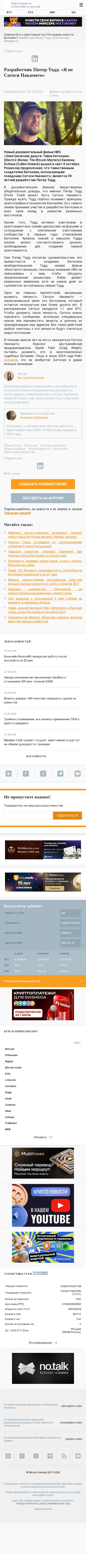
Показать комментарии (43, 484)
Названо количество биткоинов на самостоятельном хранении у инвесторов (45, 591)
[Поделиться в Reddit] (53, 58)
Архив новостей (43, 1509)
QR (67, 1503)
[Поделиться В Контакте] (44, 58)
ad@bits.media (73, 1439)
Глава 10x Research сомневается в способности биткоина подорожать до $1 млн (45, 572)
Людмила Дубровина (34, 417)
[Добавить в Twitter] (16, 58)
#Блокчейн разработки (19, 452)
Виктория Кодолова (31, 377)
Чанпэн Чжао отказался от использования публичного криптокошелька (45, 544)
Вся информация (40, 1342)
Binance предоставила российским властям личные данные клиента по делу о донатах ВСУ (45, 582)
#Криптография (15, 448)
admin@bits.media (71, 1406)
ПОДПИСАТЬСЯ (67, 815)
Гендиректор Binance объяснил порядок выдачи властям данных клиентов (45, 619)
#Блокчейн (60, 448)
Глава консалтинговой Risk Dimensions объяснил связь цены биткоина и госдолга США (45, 610)
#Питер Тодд (13, 445)
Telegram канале (17, 513)
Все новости (36, 756)
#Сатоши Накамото (53, 445)
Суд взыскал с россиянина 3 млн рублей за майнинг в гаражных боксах (45, 600)
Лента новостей (17, 641)
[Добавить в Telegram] (25, 58)
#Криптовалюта (39, 448)
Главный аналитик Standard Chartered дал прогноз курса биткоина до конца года (45, 554)
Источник (13, 473)
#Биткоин (30, 445)
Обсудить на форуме (43, 498)
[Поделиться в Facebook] (7, 58)
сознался (11, 360)
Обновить (40, 1137)
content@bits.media (71, 1422)
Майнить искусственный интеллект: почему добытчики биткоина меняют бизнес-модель (45, 535)
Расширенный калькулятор (22, 981)
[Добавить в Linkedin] (35, 58)
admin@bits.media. (43, 1495)
